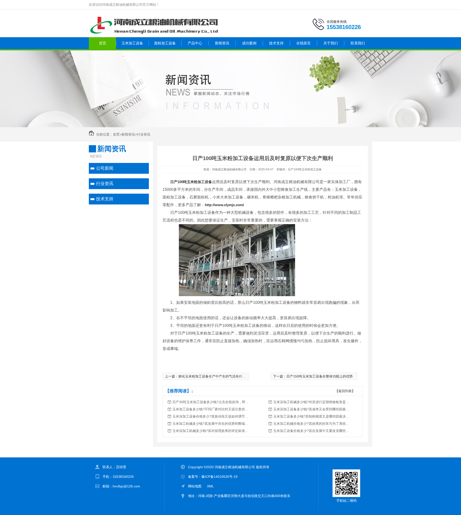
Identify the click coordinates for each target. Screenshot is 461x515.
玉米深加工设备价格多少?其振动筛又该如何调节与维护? (210, 416)
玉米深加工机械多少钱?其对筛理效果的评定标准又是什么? (210, 431)
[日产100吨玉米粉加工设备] (237, 295)
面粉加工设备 (165, 43)
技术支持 (276, 43)
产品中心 (195, 43)
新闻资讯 (222, 43)
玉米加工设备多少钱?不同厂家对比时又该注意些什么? (210, 409)
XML (210, 486)
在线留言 (303, 43)
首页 (102, 43)
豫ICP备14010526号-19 (219, 477)
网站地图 (194, 486)
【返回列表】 (345, 391)
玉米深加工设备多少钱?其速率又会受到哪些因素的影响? (311, 409)
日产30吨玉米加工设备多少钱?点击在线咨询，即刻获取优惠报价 (210, 402)
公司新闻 (104, 168)
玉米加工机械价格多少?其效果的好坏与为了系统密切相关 (311, 423)
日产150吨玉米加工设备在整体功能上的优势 (319, 376)
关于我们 (330, 43)
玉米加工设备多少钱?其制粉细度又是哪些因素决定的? (311, 416)
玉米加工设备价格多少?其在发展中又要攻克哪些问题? (311, 431)
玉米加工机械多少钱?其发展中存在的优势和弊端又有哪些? (210, 423)
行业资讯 (143, 134)
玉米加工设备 (132, 43)
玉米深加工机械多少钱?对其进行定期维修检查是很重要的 (311, 402)
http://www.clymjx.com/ (224, 205)
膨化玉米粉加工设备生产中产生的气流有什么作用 (215, 376)
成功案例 (249, 43)
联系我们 (358, 43)
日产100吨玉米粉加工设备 (191, 182)
